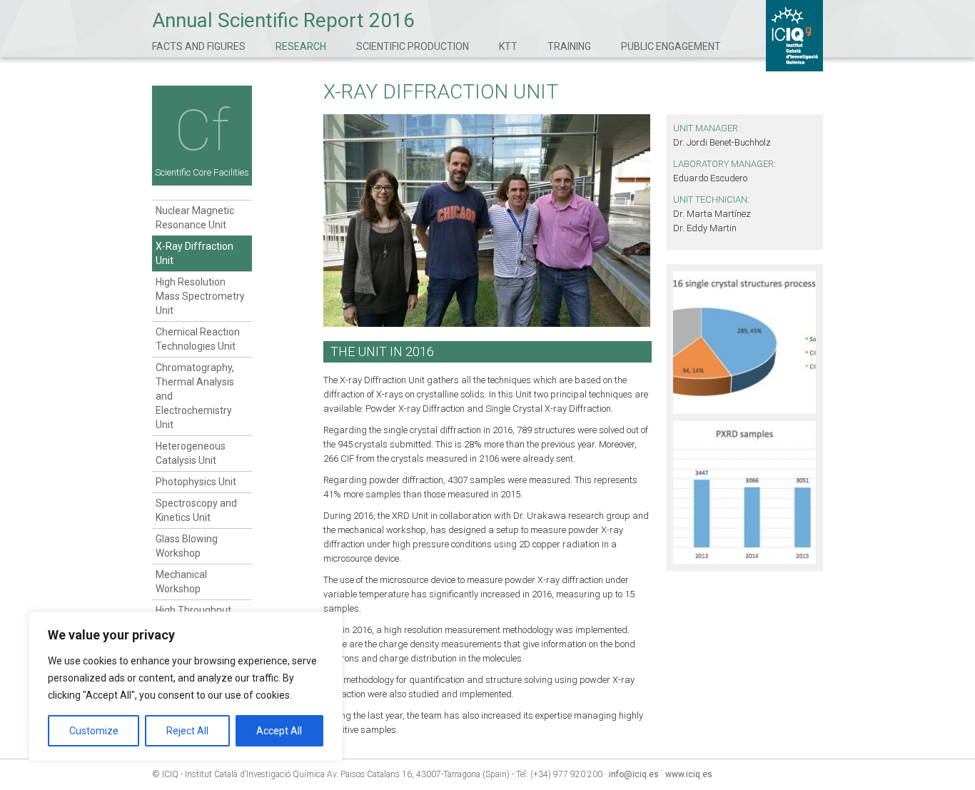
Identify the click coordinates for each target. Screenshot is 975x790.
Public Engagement (671, 46)
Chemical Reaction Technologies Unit (198, 339)
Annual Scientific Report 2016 (283, 20)
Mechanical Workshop (181, 581)
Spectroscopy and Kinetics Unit (196, 510)
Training (569, 46)
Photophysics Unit (196, 481)
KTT (508, 46)
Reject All (187, 730)
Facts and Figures (199, 46)
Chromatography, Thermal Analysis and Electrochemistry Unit (195, 396)
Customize (93, 730)
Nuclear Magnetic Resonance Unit (195, 218)
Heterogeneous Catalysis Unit (191, 453)
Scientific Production (412, 46)
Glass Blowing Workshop (187, 546)
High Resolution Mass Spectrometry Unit (200, 296)
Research (301, 46)
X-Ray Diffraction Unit (194, 253)
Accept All (279, 730)
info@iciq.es (634, 774)
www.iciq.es (688, 774)
